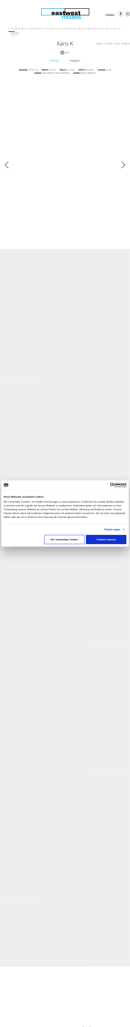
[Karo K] (21, 281)
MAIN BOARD (15, 33)
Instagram (74, 60)
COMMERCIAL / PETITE (41, 28)
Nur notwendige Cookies (64, 539)
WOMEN (11, 28)
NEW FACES (15, 35)
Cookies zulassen (106, 539)
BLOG (110, 28)
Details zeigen (112, 529)
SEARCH (75, 28)
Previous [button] (7, 164)
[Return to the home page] (65, 13)
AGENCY (84, 28)
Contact (109, 14)
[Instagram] (127, 13)
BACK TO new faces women (113, 43)
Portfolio (54, 60)
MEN (19, 28)
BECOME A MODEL (98, 28)
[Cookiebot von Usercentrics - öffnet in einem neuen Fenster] (112, 485)
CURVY (26, 28)
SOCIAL (119, 28)
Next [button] (123, 164)
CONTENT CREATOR (61, 28)
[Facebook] (120, 13)
